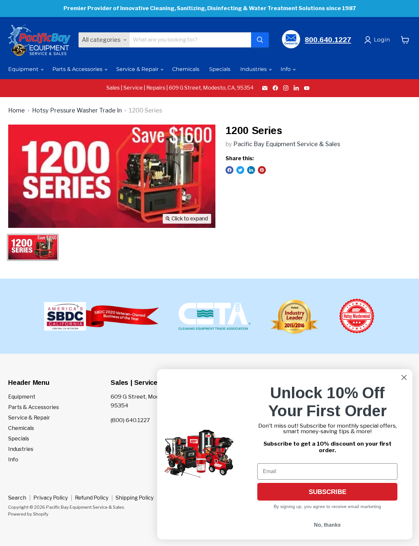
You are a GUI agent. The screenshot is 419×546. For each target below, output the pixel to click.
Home (16, 110)
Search (17, 498)
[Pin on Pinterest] (262, 170)
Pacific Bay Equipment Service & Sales (286, 144)
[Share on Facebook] (229, 170)
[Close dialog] (404, 377)
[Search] (260, 39)
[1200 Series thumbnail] (33, 247)
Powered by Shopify (28, 514)
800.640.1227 (328, 40)
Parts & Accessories (78, 69)
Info (286, 69)
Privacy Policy (50, 498)
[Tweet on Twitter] (240, 170)
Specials (219, 69)
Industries (254, 69)
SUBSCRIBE (327, 491)
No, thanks (327, 525)
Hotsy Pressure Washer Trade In (77, 110)
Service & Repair (138, 69)
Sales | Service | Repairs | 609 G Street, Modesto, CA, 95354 (180, 88)
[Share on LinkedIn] (251, 170)
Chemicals (185, 69)
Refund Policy (91, 498)
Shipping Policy (135, 498)
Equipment (24, 69)
